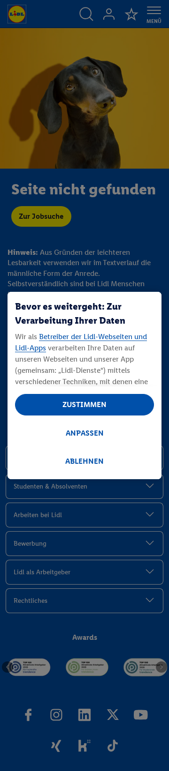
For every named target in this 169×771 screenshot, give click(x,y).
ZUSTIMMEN (84, 404)
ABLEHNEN (84, 461)
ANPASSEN (85, 433)
